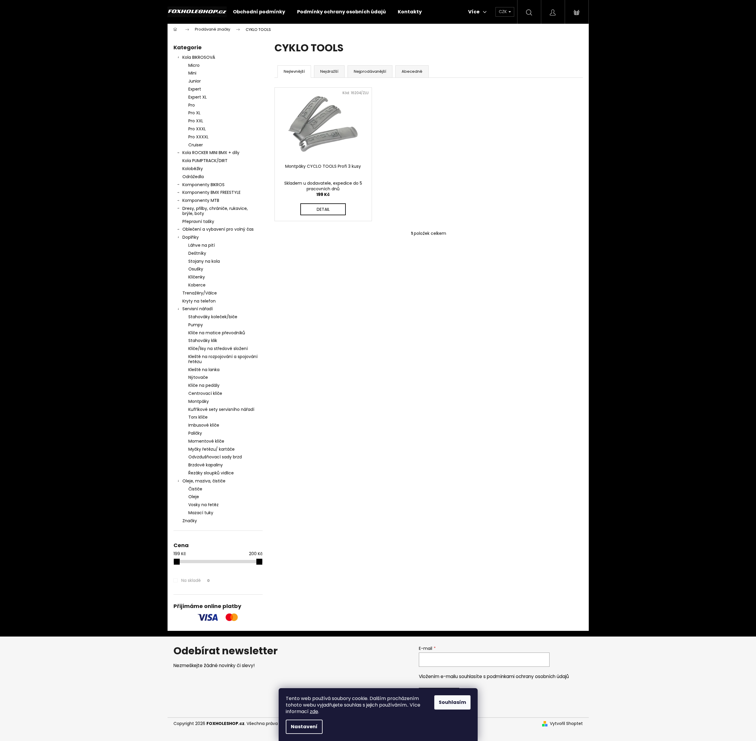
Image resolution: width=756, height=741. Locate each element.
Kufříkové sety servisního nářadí (221, 409)
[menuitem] (259, 12)
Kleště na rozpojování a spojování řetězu (223, 359)
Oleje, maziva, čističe (203, 481)
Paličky (195, 433)
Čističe (195, 489)
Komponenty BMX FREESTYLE (211, 192)
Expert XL (197, 97)
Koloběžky (192, 169)
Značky (189, 521)
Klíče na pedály (204, 385)
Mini (192, 73)
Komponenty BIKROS (203, 185)
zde (314, 711)
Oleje (193, 497)
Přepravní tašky (198, 221)
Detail (323, 209)
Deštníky (197, 253)
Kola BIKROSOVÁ (198, 57)
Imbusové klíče (203, 425)
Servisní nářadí (197, 309)
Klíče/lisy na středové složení (218, 349)
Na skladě (195, 580)
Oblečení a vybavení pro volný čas (218, 229)
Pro (191, 105)
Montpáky (198, 401)
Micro (194, 65)
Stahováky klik (202, 340)
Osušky (195, 269)
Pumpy (195, 325)
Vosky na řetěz (203, 505)
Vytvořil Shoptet (566, 723)
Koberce (197, 285)
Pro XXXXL (198, 137)
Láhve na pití (201, 245)
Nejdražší (329, 71)
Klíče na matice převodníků (216, 333)
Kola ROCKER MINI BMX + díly (210, 153)
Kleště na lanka (204, 370)
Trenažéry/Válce (199, 293)
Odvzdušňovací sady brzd (215, 457)
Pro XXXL (197, 129)
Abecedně (412, 71)
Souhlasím (452, 702)
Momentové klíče (206, 441)
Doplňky (190, 237)
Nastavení (304, 726)
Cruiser (195, 145)
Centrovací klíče (205, 393)
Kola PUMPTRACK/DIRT (205, 161)
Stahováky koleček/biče (212, 317)
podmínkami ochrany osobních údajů (528, 676)
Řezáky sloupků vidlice (211, 473)
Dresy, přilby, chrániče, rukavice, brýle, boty (215, 210)
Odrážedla (193, 177)
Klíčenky (196, 277)
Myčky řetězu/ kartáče (211, 449)
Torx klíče (198, 417)
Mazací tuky (200, 513)
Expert (194, 89)
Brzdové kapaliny (205, 465)
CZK (503, 12)
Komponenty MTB (200, 200)
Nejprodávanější (370, 71)
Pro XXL (195, 121)
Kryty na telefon (199, 301)
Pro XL (194, 113)
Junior (194, 81)
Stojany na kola (204, 261)
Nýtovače (198, 377)
